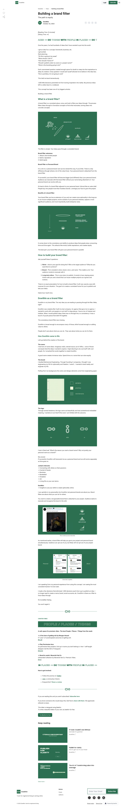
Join (43, 679)
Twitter (59, 676)
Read (40, 640)
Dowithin (40, 9)
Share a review (57, 682)
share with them (79, 701)
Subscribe (113, 2)
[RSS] (104, 798)
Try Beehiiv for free (45, 715)
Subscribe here (75, 696)
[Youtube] (94, 798)
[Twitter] (89, 798)
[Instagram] (99, 798)
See (39, 660)
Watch (40, 651)
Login (104, 2)
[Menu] (119, 2)
